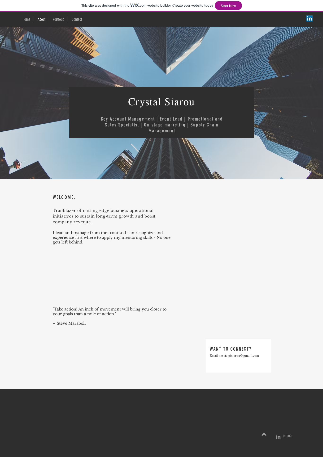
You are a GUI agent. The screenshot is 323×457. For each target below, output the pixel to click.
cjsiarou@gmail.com (243, 355)
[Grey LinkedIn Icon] (278, 437)
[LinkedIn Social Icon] (309, 18)
